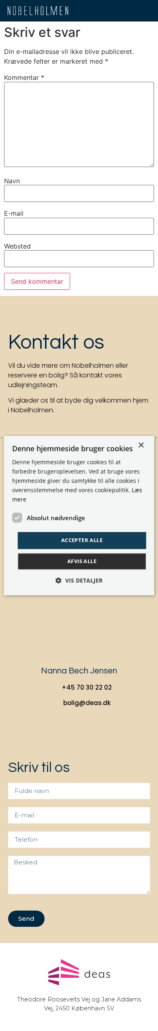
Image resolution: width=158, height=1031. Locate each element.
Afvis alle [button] (81, 561)
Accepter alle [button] (81, 540)
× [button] (141, 445)
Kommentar (24, 77)
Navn (12, 181)
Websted (17, 246)
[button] (148, 10)
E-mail (13, 213)
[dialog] (79, 515)
